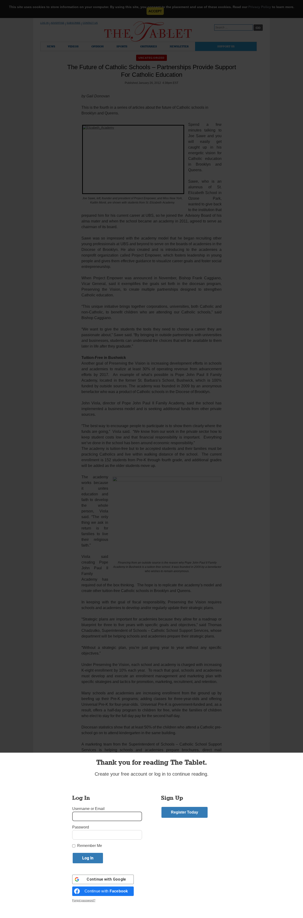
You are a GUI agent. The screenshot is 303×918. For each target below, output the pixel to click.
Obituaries (148, 46)
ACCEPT (155, 11)
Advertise (57, 23)
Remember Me (89, 846)
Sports (121, 46)
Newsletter (179, 46)
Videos (73, 46)
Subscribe (73, 23)
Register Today (184, 812)
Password (80, 827)
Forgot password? (83, 900)
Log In (44, 23)
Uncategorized (151, 57)
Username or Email (88, 809)
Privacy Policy (259, 7)
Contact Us (90, 23)
